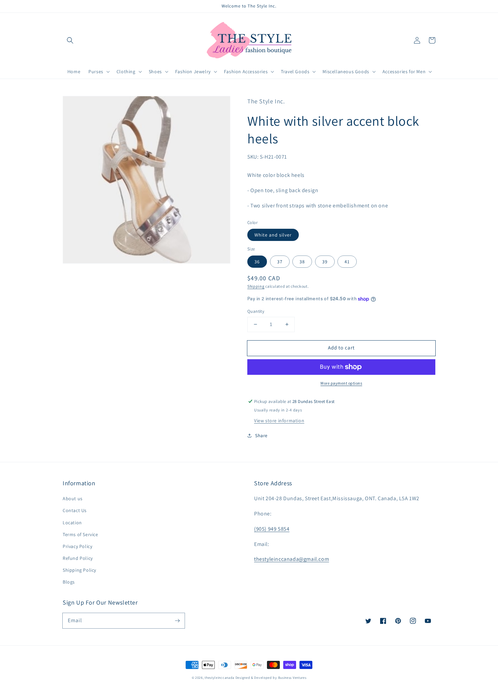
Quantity (255, 311)
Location (72, 523)
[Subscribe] (177, 620)
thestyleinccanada (219, 677)
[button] (70, 40)
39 (325, 262)
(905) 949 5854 (271, 528)
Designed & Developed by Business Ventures (271, 677)
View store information (279, 421)
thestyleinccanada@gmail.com (291, 559)
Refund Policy (78, 558)
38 (302, 262)
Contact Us (75, 510)
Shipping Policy (79, 570)
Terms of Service (80, 534)
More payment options (341, 383)
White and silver (273, 235)
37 (280, 262)
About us (73, 498)
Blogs (69, 582)
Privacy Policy (77, 546)
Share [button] (261, 435)
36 (257, 262)
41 (347, 262)
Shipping (256, 286)
